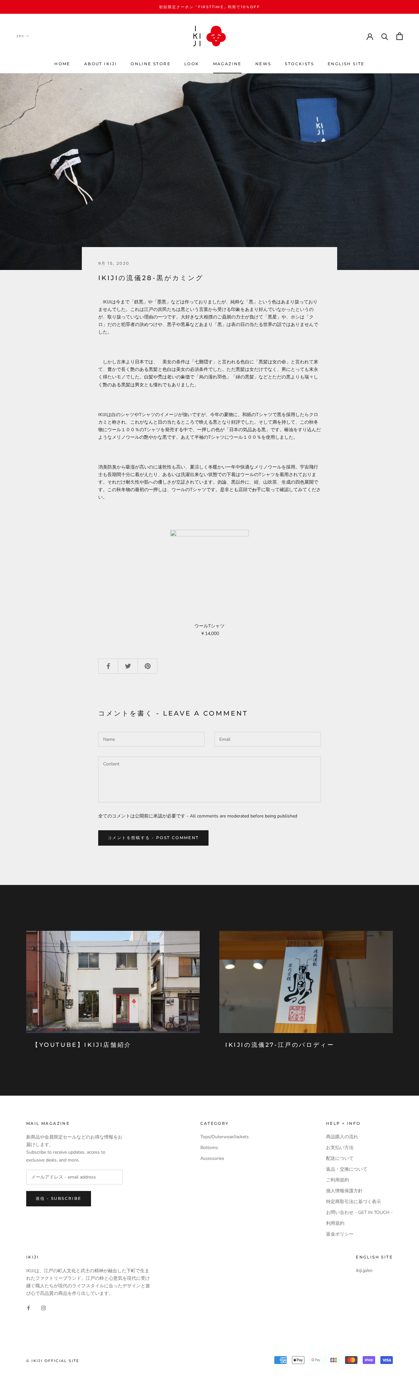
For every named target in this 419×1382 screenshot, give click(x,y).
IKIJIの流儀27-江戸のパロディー (279, 1044)
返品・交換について (346, 1169)
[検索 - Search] (384, 36)
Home (62, 63)
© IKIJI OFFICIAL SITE (52, 1360)
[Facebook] (28, 1307)
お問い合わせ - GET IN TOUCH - (359, 1212)
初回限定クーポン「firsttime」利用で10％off (209, 7)
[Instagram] (43, 1307)
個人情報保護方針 (344, 1191)
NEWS (263, 63)
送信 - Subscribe (59, 1198)
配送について (340, 1158)
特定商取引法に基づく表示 (353, 1202)
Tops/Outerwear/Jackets (224, 1137)
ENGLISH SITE (346, 63)
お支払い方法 (340, 1147)
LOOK (191, 63)
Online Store (151, 63)
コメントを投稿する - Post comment (153, 837)
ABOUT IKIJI (100, 63)
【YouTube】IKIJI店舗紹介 (82, 1044)
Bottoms (209, 1147)
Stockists (299, 63)
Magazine (227, 63)
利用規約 (335, 1223)
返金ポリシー (340, 1234)
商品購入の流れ (342, 1137)
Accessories (212, 1158)
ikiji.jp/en (364, 1270)
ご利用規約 (337, 1180)
